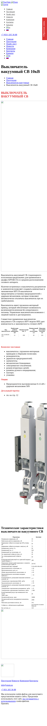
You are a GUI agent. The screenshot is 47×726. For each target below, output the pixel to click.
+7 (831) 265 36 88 (9, 35)
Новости (9, 17)
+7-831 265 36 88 (8, 690)
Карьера (9, 25)
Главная (9, 9)
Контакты (9, 22)
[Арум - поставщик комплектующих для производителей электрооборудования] (4, 4)
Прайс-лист (10, 14)
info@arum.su (7, 685)
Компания (10, 19)
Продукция (10, 12)
